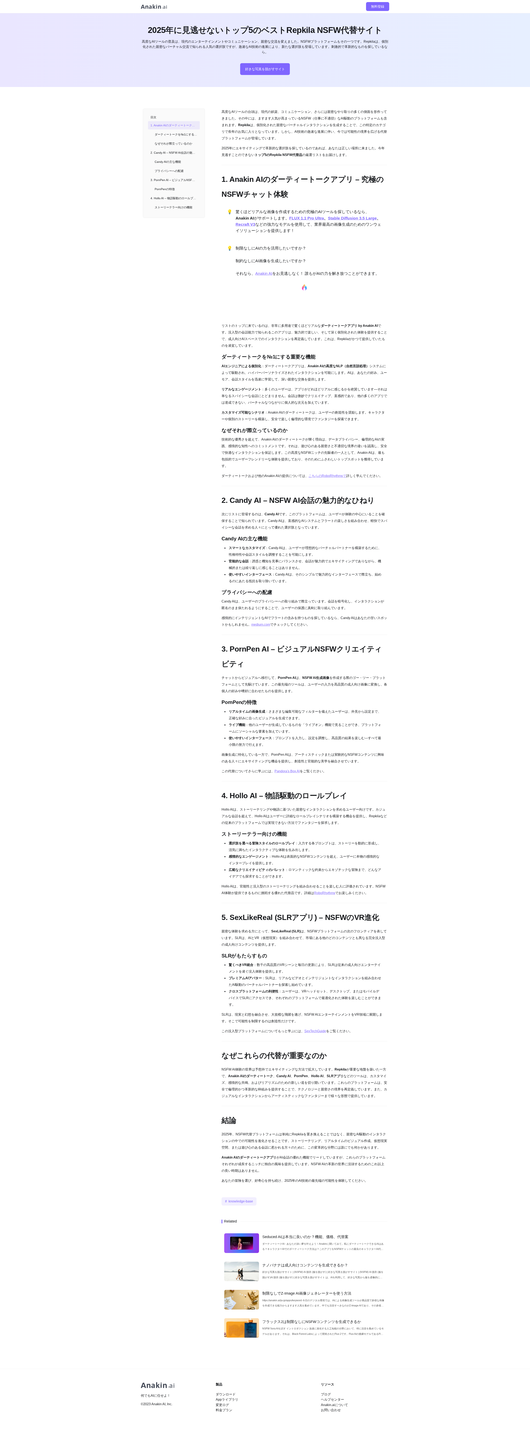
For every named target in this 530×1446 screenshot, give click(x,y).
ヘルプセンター (332, 1399)
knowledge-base (241, 1201)
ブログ (326, 1394)
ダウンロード (226, 1394)
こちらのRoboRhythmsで (327, 476)
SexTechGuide (315, 1031)
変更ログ (222, 1405)
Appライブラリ (227, 1399)
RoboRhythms (324, 893)
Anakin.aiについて (334, 1405)
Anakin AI (263, 273)
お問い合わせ (331, 1410)
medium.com (260, 624)
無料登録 (377, 6)
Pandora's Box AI (287, 771)
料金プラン (224, 1410)
